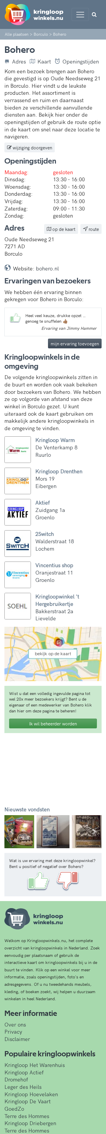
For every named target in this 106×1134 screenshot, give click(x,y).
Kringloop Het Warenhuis (34, 1064)
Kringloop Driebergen (30, 1123)
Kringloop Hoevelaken (31, 1094)
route (93, 229)
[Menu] (80, 14)
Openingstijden (80, 61)
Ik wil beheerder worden (53, 723)
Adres (19, 61)
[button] (11, 831)
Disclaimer (17, 1038)
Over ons (15, 1024)
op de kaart (63, 229)
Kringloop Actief (24, 1072)
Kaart (44, 61)
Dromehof (16, 1079)
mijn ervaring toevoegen (75, 343)
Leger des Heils (23, 1086)
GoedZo (14, 1108)
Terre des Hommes (26, 1116)
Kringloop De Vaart (27, 1101)
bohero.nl (47, 268)
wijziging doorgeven (31, 147)
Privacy (13, 1031)
